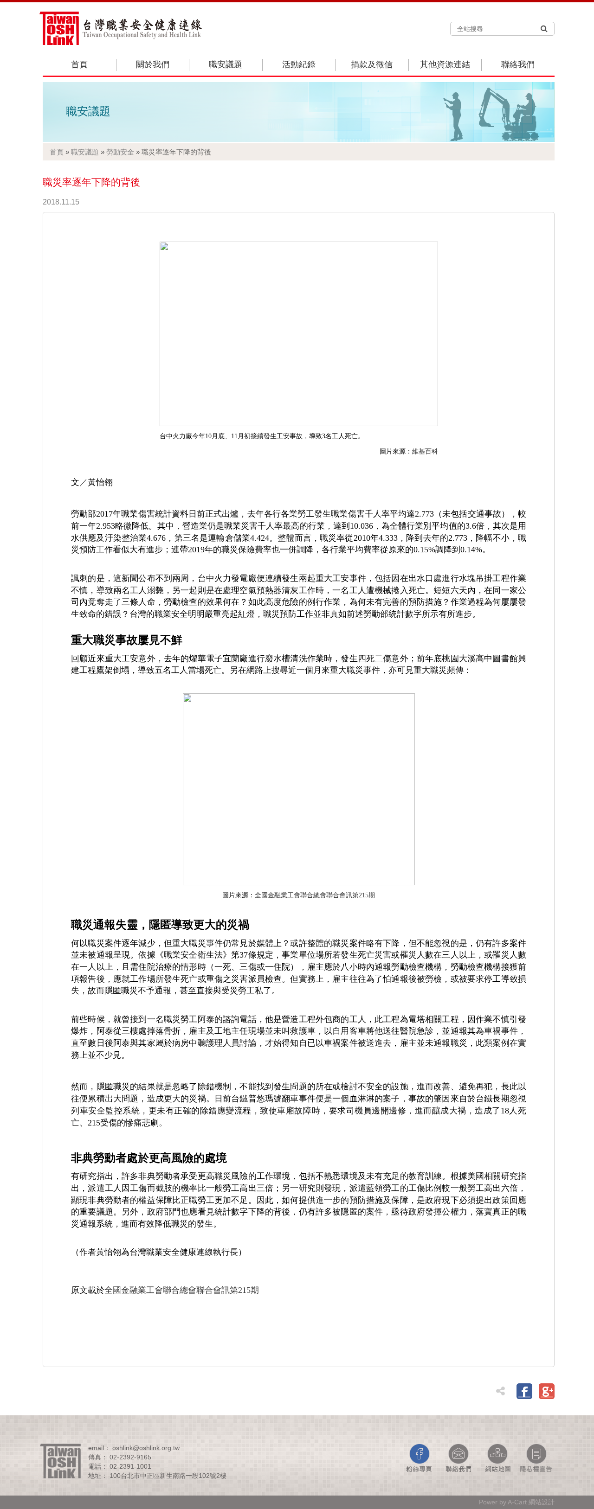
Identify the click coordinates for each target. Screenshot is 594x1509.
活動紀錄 (299, 64)
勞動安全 (120, 152)
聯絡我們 (518, 64)
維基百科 (425, 451)
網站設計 (542, 1502)
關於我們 (152, 64)
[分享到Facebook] (524, 1391)
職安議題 (225, 64)
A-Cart (517, 1502)
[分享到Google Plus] (547, 1391)
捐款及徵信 (372, 64)
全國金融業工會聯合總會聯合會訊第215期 (315, 895)
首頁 (79, 64)
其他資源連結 (445, 64)
